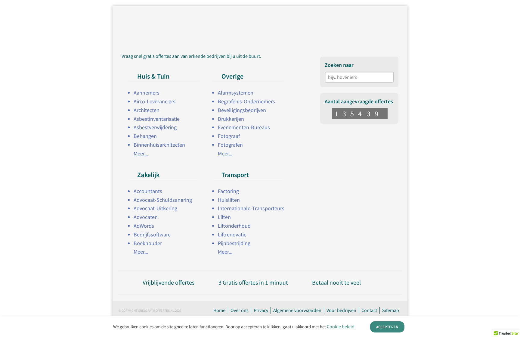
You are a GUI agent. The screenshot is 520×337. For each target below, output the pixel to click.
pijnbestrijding (234, 243)
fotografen (230, 144)
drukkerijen (231, 118)
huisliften (229, 199)
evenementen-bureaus (244, 127)
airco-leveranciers (154, 101)
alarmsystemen (235, 92)
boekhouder (148, 243)
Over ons (240, 310)
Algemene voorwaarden (297, 310)
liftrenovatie (232, 234)
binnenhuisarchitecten (159, 144)
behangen (145, 136)
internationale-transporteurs (251, 208)
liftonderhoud (234, 225)
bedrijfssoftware (152, 234)
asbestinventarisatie (157, 118)
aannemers (146, 92)
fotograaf (229, 136)
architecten (146, 110)
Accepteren (387, 326)
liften (224, 217)
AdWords (144, 225)
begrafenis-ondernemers (246, 101)
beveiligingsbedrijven (242, 110)
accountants (148, 191)
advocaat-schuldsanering (163, 199)
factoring (228, 191)
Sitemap (390, 310)
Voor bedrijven (341, 310)
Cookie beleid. (341, 326)
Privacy (261, 310)
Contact (369, 310)
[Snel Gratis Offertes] (168, 17)
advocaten (146, 217)
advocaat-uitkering (155, 208)
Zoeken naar (339, 64)
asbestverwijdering (155, 127)
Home (219, 310)
